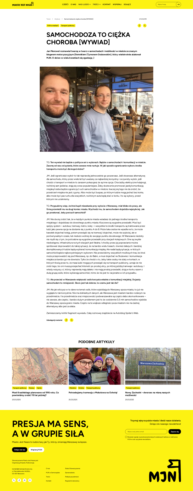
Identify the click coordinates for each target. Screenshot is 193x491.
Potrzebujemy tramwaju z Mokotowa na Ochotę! (93, 392)
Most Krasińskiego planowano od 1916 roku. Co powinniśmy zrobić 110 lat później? (35, 394)
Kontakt (107, 4)
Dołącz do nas (19, 450)
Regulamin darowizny (72, 481)
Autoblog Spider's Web (127, 313)
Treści (48, 19)
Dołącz (127, 4)
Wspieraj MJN (36, 450)
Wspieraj (117, 4)
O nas (73, 4)
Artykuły (57, 19)
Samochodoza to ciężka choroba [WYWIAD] (78, 19)
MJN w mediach (52, 26)
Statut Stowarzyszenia (72, 468)
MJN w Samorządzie (53, 473)
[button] (84, 4)
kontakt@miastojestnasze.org (22, 469)
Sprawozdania (69, 473)
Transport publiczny (67, 26)
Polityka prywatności (72, 477)
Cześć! (65, 4)
